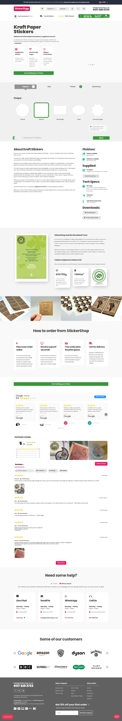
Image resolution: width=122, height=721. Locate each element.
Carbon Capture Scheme (61, 243)
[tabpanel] (61, 517)
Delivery (73, 690)
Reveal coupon (86, 713)
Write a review (100, 396)
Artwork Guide (59, 693)
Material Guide (59, 690)
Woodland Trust (74, 241)
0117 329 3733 (101, 9)
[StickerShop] (24, 8)
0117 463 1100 (69, 618)
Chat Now (19, 618)
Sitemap (89, 698)
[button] (28, 449)
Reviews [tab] (19, 464)
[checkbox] (63, 470)
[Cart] (84, 9)
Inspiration (90, 696)
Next (101, 138)
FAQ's (72, 693)
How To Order (75, 688)
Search (89, 688)
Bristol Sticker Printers (77, 696)
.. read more (17, 43)
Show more (61, 562)
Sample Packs (59, 688)
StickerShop (59, 239)
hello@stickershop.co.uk (101, 7)
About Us (89, 690)
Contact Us (90, 693)
